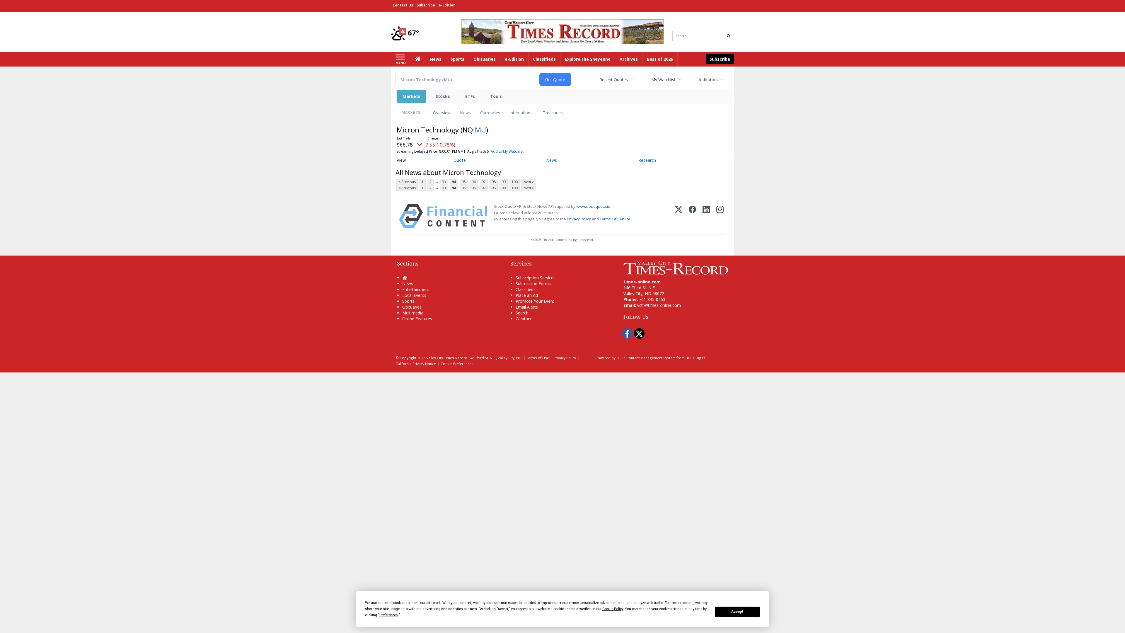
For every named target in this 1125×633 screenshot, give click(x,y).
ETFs (470, 96)
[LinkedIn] (706, 216)
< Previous (407, 181)
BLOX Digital (696, 357)
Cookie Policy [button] (612, 609)
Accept (737, 612)
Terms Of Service (615, 219)
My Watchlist (663, 79)
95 (464, 181)
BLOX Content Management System (646, 357)
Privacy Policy (579, 219)
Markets (411, 96)
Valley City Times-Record (446, 357)
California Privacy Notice (416, 363)
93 (444, 181)
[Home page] (562, 31)
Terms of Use (537, 357)
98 (494, 181)
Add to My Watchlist (507, 151)
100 (515, 181)
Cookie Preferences (457, 363)
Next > (529, 181)
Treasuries (553, 112)
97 (484, 181)
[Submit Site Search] (729, 36)
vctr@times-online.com (659, 305)
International (521, 112)
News (465, 112)
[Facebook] (692, 216)
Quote (460, 160)
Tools (496, 96)
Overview (442, 112)
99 (504, 181)
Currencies (490, 112)
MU (480, 130)
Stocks (443, 96)
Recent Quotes (613, 79)
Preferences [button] (388, 615)
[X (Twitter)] (679, 216)
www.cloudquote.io (593, 206)
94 (454, 181)
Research (647, 160)
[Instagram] (720, 216)
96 (474, 181)
